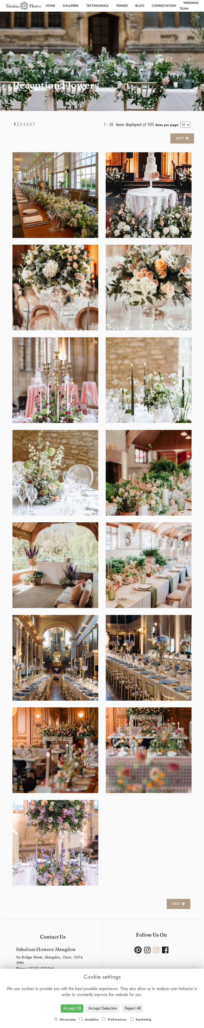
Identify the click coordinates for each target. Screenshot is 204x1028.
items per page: (167, 125)
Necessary (67, 1019)
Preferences (117, 1019)
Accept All (72, 1008)
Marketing (143, 1019)
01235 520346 (41, 968)
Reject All (133, 1008)
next (181, 138)
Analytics (91, 1019)
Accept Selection (102, 1008)
